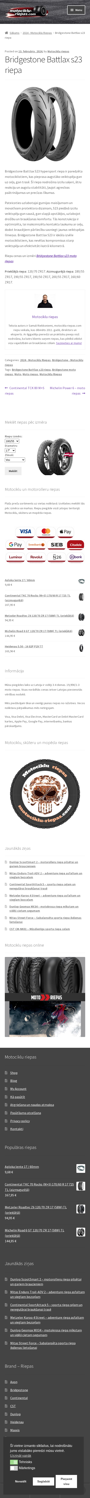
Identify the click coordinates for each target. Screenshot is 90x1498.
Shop (14, 1073)
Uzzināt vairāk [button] (20, 1455)
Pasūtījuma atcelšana (25, 1113)
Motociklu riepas (58, 51)
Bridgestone (19, 1390)
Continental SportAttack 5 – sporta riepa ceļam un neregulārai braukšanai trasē (42, 886)
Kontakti (16, 1129)
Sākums (14, 33)
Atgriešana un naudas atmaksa (32, 1105)
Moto (17, 374)
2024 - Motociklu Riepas (37, 33)
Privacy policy (20, 1121)
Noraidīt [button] (20, 1481)
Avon (13, 1382)
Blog (13, 1081)
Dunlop (15, 1414)
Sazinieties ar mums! (69, 343)
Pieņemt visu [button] (66, 1481)
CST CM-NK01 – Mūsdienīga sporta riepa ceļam (39, 929)
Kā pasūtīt (17, 1097)
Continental (19, 1398)
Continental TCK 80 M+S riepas (25, 390)
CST (13, 1406)
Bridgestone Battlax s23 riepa (31, 369)
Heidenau (17, 1422)
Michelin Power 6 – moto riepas (67, 390)
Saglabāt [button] (43, 1481)
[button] (14, 1462)
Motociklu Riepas (51, 374)
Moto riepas (30, 374)
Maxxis (15, 1430)
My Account (18, 1089)
